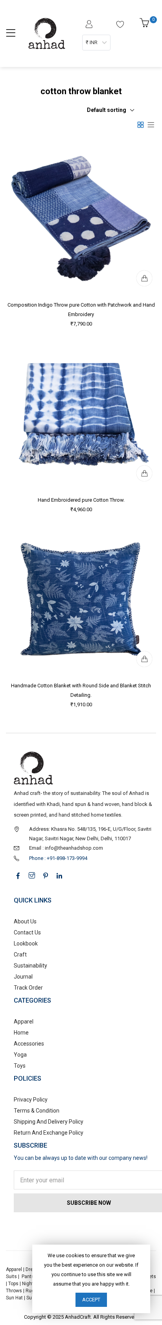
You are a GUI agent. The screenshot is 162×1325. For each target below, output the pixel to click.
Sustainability (30, 965)
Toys (20, 1066)
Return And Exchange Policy (48, 1133)
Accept (91, 1300)
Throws (14, 1290)
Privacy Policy (31, 1099)
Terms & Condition (36, 1110)
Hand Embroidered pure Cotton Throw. (81, 500)
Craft (20, 954)
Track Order (28, 987)
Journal (23, 976)
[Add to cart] (144, 278)
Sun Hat (14, 1298)
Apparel (23, 1021)
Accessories (29, 1043)
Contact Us (27, 932)
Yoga (20, 1054)
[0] (145, 25)
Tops (13, 1283)
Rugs (31, 1290)
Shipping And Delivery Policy (48, 1121)
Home (21, 1032)
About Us (25, 921)
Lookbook (26, 943)
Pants (28, 1276)
